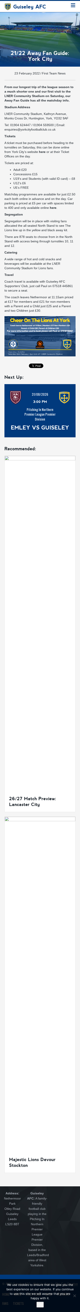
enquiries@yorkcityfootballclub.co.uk (30, 129)
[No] (74, 1295)
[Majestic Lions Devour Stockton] (40, 984)
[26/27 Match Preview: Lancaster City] (40, 623)
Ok (40, 1304)
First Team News (54, 73)
